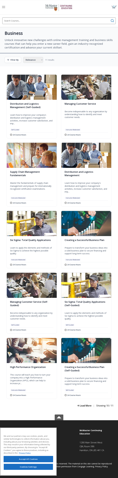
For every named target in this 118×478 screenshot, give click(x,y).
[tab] (96, 432)
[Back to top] (59, 417)
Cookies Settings (28, 467)
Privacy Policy (101, 466)
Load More (86, 405)
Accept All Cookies (28, 459)
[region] (28, 452)
